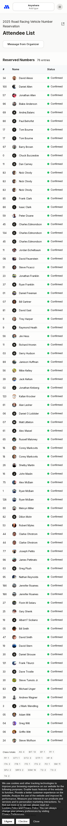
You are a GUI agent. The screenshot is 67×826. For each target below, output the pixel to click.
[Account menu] (60, 7)
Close (36, 821)
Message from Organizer (23, 44)
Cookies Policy (10, 807)
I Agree (8, 821)
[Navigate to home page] (7, 6)
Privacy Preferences (13, 814)
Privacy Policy (30, 807)
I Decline (22, 821)
